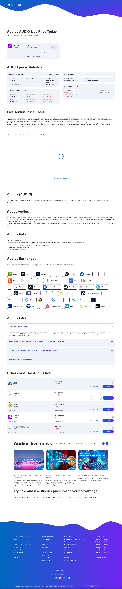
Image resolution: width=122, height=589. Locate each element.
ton (15, 429)
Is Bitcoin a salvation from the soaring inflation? (59, 477)
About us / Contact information (22, 544)
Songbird (17, 393)
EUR (75, 223)
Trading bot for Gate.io (101, 552)
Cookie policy (44, 544)
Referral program (18, 547)
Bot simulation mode (70, 544)
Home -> (8, 35)
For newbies (67, 547)
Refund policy (44, 547)
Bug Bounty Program (19, 550)
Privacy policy (44, 542)
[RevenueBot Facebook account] (52, 578)
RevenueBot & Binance (47, 555)
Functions (16, 539)
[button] (103, 443)
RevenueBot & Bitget (47, 560)
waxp (16, 406)
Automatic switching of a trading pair (74, 539)
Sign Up (39, 5)
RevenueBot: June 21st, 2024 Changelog (92, 476)
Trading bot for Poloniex (101, 544)
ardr (15, 384)
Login (33, 5)
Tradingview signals (69, 542)
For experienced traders (71, 550)
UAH (90, 223)
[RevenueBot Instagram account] (60, 578)
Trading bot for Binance (101, 539)
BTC (109, 223)
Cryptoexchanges (69, 552)
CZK (95, 223)
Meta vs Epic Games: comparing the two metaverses (28, 477)
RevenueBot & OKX (46, 558)
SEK (106, 223)
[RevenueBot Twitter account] (56, 578)
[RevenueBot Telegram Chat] (69, 578)
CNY (80, 223)
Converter (96, 386)
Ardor (15, 382)
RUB (88, 223)
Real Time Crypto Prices (71, 560)
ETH (111, 223)
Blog (15, 555)
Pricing (15, 542)
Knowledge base (18, 552)
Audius (16, 416)
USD (72, 223)
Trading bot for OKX (100, 550)
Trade (108, 386)
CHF (103, 223)
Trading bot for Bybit (100, 557)
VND (98, 223)
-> (26, 35)
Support (16, 557)
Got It (91, 586)
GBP (78, 223)
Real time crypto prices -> (15, 35)
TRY (101, 223)
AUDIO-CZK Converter (35, 35)
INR (93, 223)
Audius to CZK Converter (33, 56)
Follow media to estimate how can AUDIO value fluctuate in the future (76, 443)
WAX (15, 404)
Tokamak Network (21, 427)
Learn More (70, 587)
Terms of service (45, 539)
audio (16, 418)
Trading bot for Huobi (101, 555)
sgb (15, 395)
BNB (8, 225)
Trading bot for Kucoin (101, 547)
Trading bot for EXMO (101, 542)
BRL (85, 223)
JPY (83, 223)
